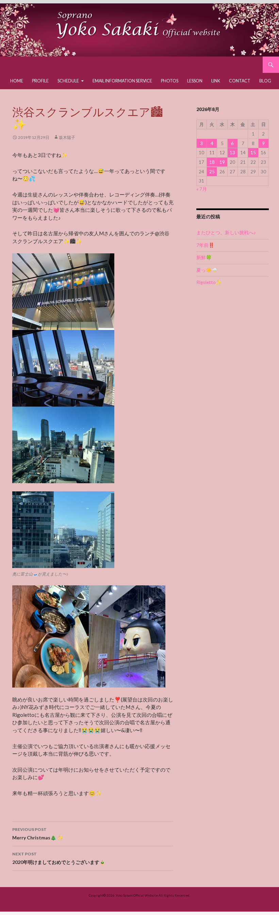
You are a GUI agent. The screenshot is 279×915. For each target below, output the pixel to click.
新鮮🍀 (204, 257)
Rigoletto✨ (208, 282)
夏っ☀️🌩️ (206, 270)
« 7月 (201, 189)
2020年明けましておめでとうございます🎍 (58, 858)
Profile (40, 80)
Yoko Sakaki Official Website (136, 895)
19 (222, 162)
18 (212, 162)
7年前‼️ (205, 245)
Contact (239, 80)
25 (212, 171)
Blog (265, 80)
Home (16, 80)
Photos (169, 80)
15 (253, 152)
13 (232, 152)
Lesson (194, 80)
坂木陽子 (67, 137)
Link (215, 80)
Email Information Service (122, 80)
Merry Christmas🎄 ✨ (37, 833)
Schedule (68, 80)
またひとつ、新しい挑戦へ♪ (226, 232)
